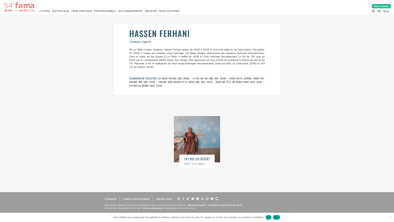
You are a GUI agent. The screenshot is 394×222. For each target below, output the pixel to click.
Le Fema (44, 11)
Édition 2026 (60, 11)
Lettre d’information (136, 198)
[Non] (390, 217)
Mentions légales (197, 205)
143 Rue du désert (197, 158)
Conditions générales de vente (225, 205)
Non (276, 217)
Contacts (111, 198)
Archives (151, 11)
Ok (268, 217)
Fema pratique (81, 11)
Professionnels (105, 11)
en (387, 11)
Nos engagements (130, 11)
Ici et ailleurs (198, 163)
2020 (186, 163)
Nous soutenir (169, 11)
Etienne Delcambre (153, 208)
